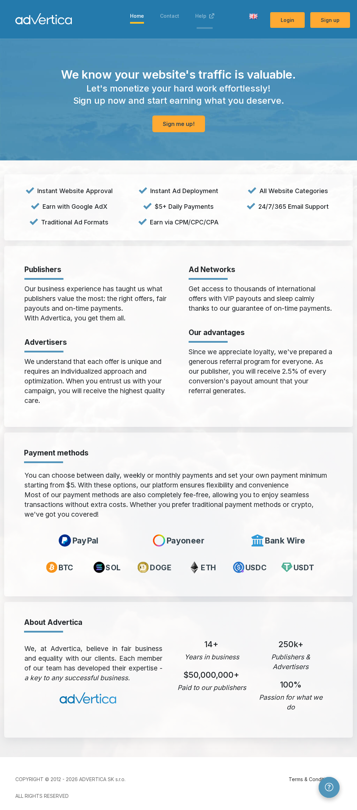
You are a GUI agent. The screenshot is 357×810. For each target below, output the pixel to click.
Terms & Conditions (311, 779)
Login (287, 20)
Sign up (330, 20)
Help (202, 16)
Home (137, 16)
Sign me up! (179, 123)
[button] (253, 16)
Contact (169, 16)
